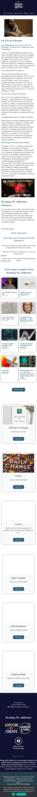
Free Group (10, 13)
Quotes (21, 13)
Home (4, 13)
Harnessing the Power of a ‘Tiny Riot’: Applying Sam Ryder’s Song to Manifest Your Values (27, 374)
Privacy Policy (11, 784)
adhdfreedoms (24, 780)
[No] (34, 791)
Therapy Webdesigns (10, 780)
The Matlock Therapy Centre (23, 779)
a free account (10, 245)
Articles (16, 13)
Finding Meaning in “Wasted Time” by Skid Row (26, 345)
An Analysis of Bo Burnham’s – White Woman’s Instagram (26, 319)
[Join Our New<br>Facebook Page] (18, 741)
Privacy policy (21, 794)
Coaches (31, 13)
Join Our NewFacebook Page (18, 747)
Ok (13, 794)
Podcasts (26, 13)
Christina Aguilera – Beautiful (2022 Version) (8, 345)
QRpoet (18, 782)
